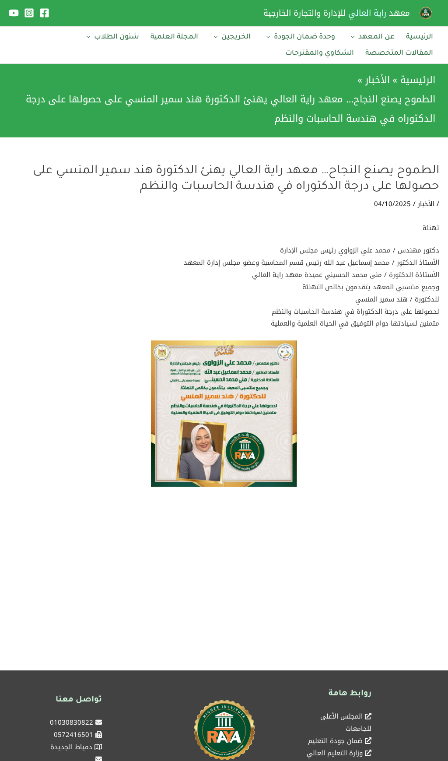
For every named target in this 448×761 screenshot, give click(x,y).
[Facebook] (44, 13)
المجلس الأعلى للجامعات (345, 722)
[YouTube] (14, 13)
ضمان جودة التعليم (335, 741)
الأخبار (426, 204)
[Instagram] (29, 13)
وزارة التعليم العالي (335, 753)
